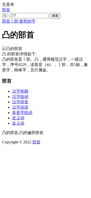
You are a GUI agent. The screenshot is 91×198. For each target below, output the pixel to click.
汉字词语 (20, 107)
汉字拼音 (20, 102)
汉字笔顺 (20, 91)
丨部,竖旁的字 (22, 21)
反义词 (18, 123)
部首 (6, 10)
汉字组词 (20, 96)
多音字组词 (22, 112)
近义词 (18, 118)
